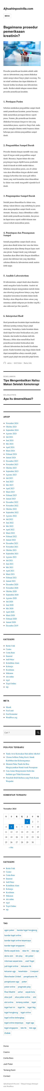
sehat (20, 991)
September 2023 (12, 471)
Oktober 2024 (11, 426)
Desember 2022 (12, 502)
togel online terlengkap (14, 1017)
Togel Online (11, 683)
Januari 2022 (11, 539)
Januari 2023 (11, 498)
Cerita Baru (10, 652)
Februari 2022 (11, 536)
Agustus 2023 (11, 474)
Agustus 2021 (11, 557)
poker (24, 981)
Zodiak (7, 1033)
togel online (26, 1012)
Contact (6, 1076)
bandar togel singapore (14, 945)
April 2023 (10, 488)
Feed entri (10, 710)
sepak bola (30, 991)
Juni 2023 (9, 481)
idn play (19, 955)
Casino (8, 649)
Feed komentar (11, 714)
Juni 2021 (9, 563)
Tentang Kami (9, 1070)
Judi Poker (10, 659)
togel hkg (31, 1007)
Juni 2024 (9, 440)
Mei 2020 (9, 608)
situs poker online (22, 997)
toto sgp (32, 1027)
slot (34, 997)
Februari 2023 (11, 495)
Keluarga (9, 666)
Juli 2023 (9, 478)
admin (9, 363)
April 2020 (10, 611)
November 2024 (12, 423)
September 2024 (12, 430)
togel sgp (30, 1022)
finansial (9, 656)
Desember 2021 (12, 543)
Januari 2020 (11, 622)
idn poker (29, 955)
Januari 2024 (11, 457)
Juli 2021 (9, 560)
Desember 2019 (12, 625)
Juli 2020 (9, 601)
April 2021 (10, 570)
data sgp (35, 950)
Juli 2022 (9, 519)
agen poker (9, 930)
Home (6, 1046)
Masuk (8, 707)
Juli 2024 (9, 437)
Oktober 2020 (11, 591)
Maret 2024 (10, 450)
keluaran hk (26, 966)
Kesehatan (10, 669)
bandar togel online (12, 935)
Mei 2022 (9, 526)
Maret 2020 (10, 615)
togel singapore (11, 1027)
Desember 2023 (12, 461)
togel (8, 680)
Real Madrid (9, 991)
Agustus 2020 (11, 598)
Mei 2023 (9, 485)
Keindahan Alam (12, 663)
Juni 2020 (9, 605)
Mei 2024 (9, 443)
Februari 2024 (11, 454)
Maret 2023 (10, 491)
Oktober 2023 (11, 467)
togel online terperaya (13, 1022)
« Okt (11, 847)
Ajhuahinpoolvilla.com (18, 8)
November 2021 (12, 546)
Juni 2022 (9, 522)
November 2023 (12, 464)
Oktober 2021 (11, 550)
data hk (25, 950)
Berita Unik (28, 363)
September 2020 (12, 594)
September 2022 (12, 512)
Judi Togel (29, 961)
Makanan (9, 673)
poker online (9, 986)
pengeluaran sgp (11, 981)
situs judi (8, 997)
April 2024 (10, 447)
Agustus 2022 (11, 515)
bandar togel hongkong (27, 930)
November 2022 (12, 505)
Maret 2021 (10, 574)
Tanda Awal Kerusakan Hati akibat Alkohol (23, 753)
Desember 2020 (12, 584)
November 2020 (12, 587)
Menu (7, 16)
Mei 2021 (9, 567)
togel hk (21, 1007)
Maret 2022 (10, 533)
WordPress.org (11, 717)
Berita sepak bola (12, 950)
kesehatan (23, 971)
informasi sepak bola (13, 961)
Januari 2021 (11, 581)
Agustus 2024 (11, 433)
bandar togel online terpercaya (17, 940)
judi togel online (11, 966)
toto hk (23, 1027)
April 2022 (10, 529)
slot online (10, 676)
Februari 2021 (11, 577)
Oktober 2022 (11, 509)
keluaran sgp (10, 971)
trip (7, 687)
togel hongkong (11, 1012)
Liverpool (34, 971)
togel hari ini (9, 1007)
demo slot (8, 955)
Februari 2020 (11, 618)
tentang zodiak (22, 1002)
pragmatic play (24, 986)
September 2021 (12, 553)
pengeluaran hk (30, 976)
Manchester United (12, 976)
